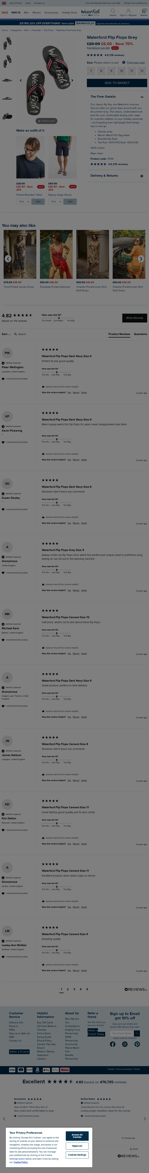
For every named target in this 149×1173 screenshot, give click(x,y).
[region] (49, 1147)
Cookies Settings (77, 1154)
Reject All (77, 1146)
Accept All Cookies (77, 1136)
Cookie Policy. (21, 1162)
